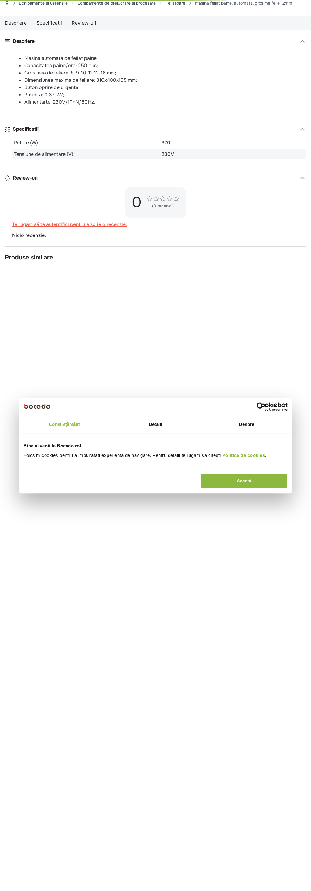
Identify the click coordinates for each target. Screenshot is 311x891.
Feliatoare (175, 37)
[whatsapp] (74, 211)
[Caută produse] (12, 24)
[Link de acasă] (7, 37)
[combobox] (155, 24)
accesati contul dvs (173, 879)
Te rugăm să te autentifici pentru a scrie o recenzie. (69, 542)
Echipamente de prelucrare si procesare (116, 37)
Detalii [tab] (155, 424)
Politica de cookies (243, 455)
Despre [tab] (247, 424)
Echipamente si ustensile (43, 37)
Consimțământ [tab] (64, 424)
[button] (155, 126)
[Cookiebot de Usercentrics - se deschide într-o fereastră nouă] (261, 406)
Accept (244, 480)
